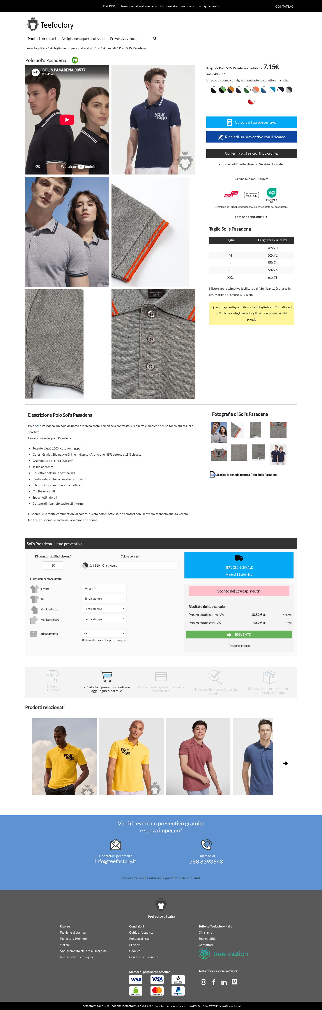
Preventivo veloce (123, 39)
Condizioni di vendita (143, 957)
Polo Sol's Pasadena (132, 48)
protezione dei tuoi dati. (183, 878)
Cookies (134, 951)
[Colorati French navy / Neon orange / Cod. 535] (230, 89)
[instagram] (204, 981)
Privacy (134, 945)
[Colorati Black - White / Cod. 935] (214, 89)
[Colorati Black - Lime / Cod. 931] (222, 89)
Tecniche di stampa (73, 932)
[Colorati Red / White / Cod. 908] (251, 101)
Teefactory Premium (74, 938)
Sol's (38, 426)
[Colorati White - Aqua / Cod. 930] (272, 89)
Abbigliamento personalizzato (83, 39)
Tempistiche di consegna (76, 957)
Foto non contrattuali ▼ (251, 217)
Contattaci (284, 6)
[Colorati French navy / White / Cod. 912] (239, 89)
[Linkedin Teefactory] (224, 981)
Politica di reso (139, 938)
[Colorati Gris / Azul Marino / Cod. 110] (289, 89)
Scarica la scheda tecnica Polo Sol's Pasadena (246, 474)
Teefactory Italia (36, 48)
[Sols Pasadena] (153, 120)
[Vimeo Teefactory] (234, 981)
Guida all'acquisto (141, 932)
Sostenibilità (207, 938)
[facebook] (214, 981)
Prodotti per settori (42, 39)
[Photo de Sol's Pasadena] (67, 232)
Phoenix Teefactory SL (125, 1006)
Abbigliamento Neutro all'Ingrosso (83, 951)
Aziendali (109, 48)
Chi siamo (205, 932)
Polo (97, 48)
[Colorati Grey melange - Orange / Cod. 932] (255, 89)
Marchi (65, 945)
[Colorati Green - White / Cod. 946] (247, 89)
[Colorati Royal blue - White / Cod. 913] (264, 89)
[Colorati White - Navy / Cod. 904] (280, 89)
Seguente (242, 634)
